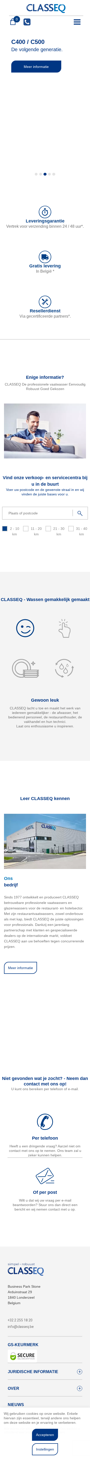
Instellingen (45, 1449)
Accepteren (45, 1435)
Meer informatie (36, 67)
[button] (36, 174)
